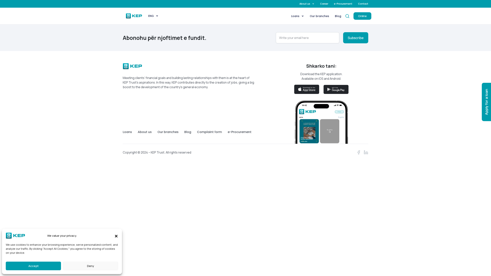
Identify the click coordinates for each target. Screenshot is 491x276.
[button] (116, 236)
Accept (33, 266)
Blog (338, 16)
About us (304, 4)
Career (324, 4)
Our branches (319, 16)
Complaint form (209, 132)
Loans (295, 16)
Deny (90, 266)
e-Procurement (343, 4)
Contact (363, 4)
